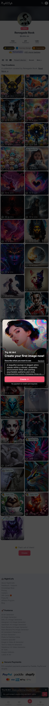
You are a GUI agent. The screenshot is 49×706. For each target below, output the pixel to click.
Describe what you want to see (18, 360)
